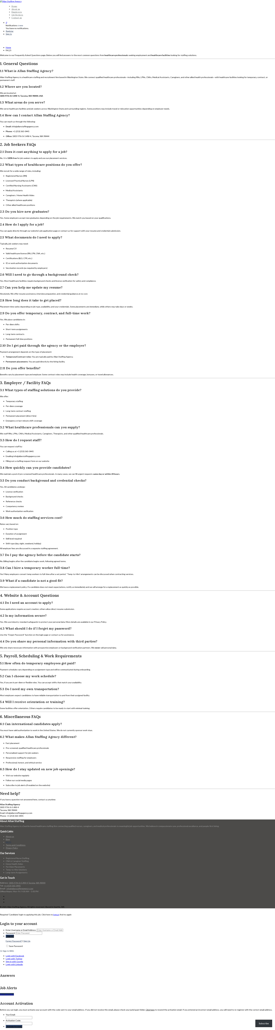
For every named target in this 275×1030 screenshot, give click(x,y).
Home (14, 6)
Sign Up (26, 941)
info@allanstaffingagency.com (19, 888)
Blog (8, 839)
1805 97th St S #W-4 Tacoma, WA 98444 (27, 883)
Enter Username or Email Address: (21, 930)
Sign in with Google (14, 961)
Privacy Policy (12, 848)
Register (9, 31)
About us (15, 9)
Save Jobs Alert (7, 994)
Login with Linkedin (14, 964)
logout (56, 914)
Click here (150, 1010)
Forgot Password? (14, 941)
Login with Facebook (15, 956)
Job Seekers (17, 15)
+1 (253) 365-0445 (12, 885)
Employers (16, 12)
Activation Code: (13, 1020)
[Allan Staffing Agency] (11, 1)
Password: (10, 933)
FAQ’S (8, 842)
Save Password (16, 946)
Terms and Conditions (15, 845)
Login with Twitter (14, 958)
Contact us (16, 17)
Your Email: (10, 1014)
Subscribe (264, 1023)
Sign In (9, 34)
